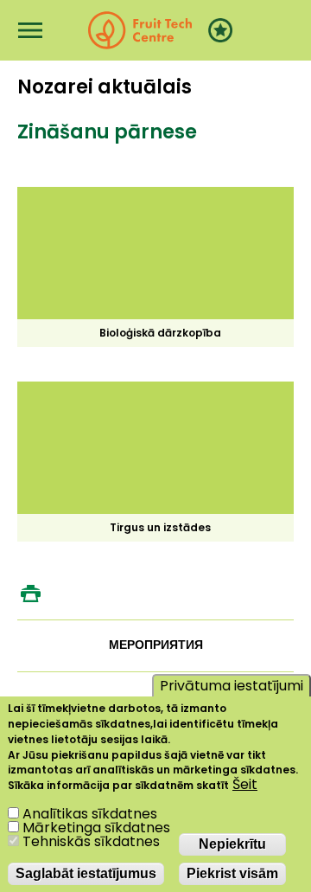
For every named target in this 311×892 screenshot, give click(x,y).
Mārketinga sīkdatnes (96, 827)
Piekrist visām (232, 873)
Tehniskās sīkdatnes (91, 841)
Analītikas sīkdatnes (89, 814)
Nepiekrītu (232, 844)
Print (30, 593)
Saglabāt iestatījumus (86, 873)
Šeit (244, 785)
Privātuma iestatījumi (231, 686)
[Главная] (140, 30)
